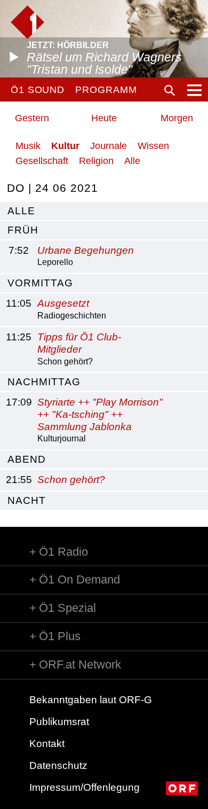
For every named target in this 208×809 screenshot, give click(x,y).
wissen (153, 146)
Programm (106, 89)
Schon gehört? (71, 479)
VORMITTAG (40, 283)
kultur (65, 146)
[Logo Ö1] (27, 22)
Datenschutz (58, 765)
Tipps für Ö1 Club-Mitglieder (79, 343)
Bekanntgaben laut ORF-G (90, 699)
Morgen (177, 118)
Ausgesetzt (63, 303)
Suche (169, 90)
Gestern (32, 118)
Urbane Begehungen (85, 250)
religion (96, 160)
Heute (104, 118)
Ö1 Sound (38, 89)
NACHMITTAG (44, 381)
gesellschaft (41, 160)
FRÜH (22, 230)
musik (28, 146)
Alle (132, 160)
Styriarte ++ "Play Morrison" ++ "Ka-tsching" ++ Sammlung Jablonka (100, 414)
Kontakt (47, 743)
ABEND (26, 459)
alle (21, 210)
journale (108, 146)
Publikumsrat (59, 721)
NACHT (26, 500)
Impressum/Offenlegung (84, 787)
